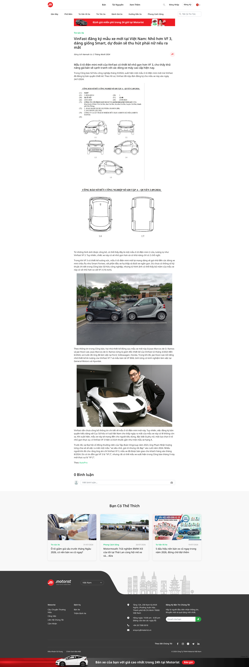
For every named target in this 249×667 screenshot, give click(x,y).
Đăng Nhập (174, 4)
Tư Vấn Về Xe (84, 14)
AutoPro (83, 462)
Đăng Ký (187, 4)
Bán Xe (77, 609)
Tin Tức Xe (100, 14)
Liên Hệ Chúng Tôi (56, 620)
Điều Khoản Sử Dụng (55, 651)
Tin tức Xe (79, 32)
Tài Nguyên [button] (117, 4)
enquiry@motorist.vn (142, 630)
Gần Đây (54, 14)
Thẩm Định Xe (80, 613)
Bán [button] (104, 4)
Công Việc (52, 616)
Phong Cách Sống (156, 14)
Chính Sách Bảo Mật (73, 651)
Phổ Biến (68, 14)
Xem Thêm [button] (135, 4)
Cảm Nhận (52, 623)
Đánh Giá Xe (117, 14)
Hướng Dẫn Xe (135, 14)
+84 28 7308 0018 (140, 625)
